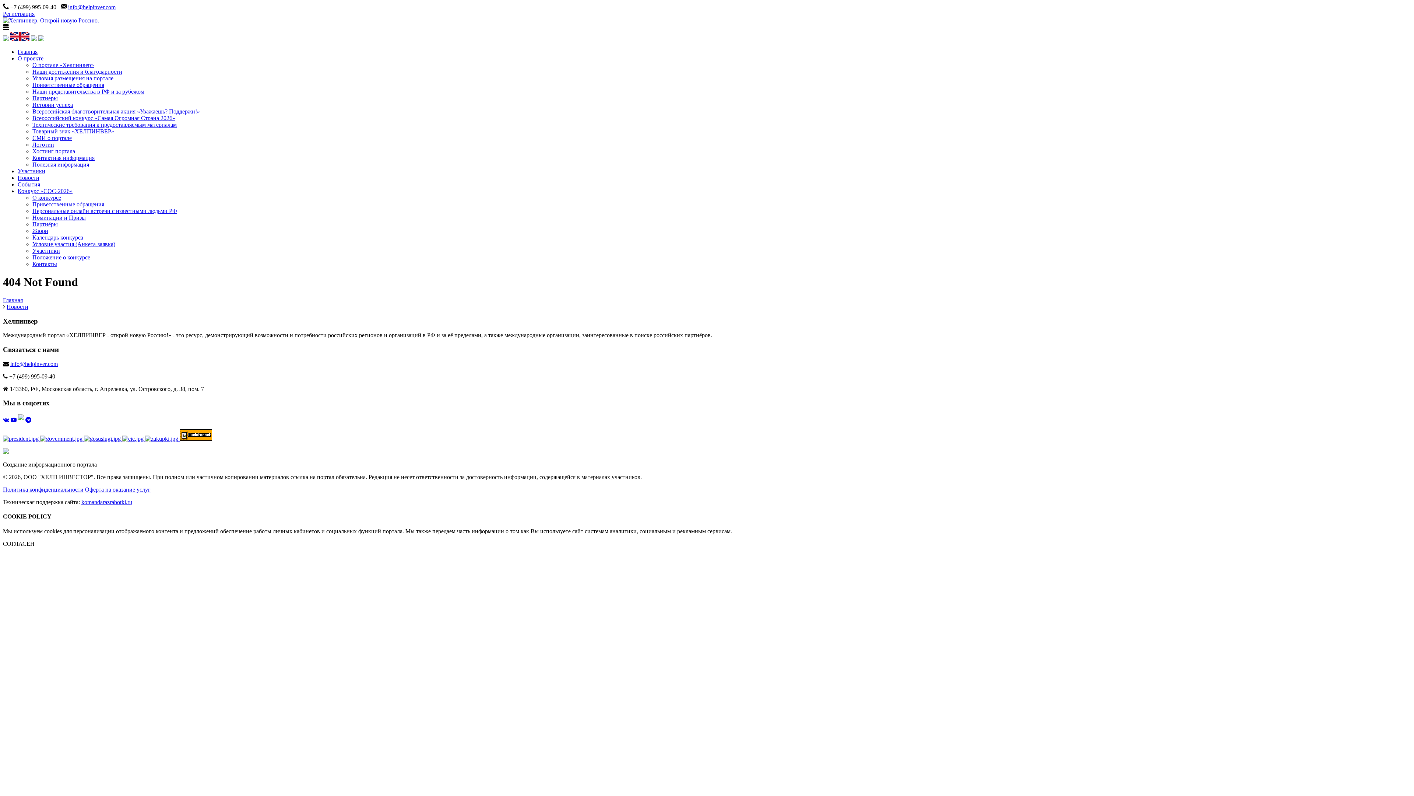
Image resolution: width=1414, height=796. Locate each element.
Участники (31, 171)
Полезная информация (60, 164)
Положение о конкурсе (61, 257)
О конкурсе (46, 198)
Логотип (43, 145)
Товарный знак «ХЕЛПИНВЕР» (73, 131)
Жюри (40, 231)
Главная (28, 52)
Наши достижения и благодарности (77, 72)
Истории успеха (52, 105)
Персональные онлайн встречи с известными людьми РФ (104, 211)
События (29, 184)
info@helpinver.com (92, 7)
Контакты (44, 264)
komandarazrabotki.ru (106, 502)
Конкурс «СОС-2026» (45, 191)
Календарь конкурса (57, 237)
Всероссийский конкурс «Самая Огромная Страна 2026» (103, 118)
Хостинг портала (53, 151)
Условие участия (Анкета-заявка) (73, 244)
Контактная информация (63, 158)
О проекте (30, 58)
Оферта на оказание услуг (118, 489)
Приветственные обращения (68, 85)
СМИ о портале (52, 138)
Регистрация (19, 14)
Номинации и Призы (59, 217)
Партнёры (45, 224)
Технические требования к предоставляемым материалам (104, 125)
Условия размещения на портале (72, 78)
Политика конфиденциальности (43, 489)
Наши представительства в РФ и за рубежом (88, 91)
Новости (28, 178)
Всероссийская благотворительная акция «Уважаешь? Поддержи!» (116, 111)
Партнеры (45, 98)
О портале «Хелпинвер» (63, 65)
